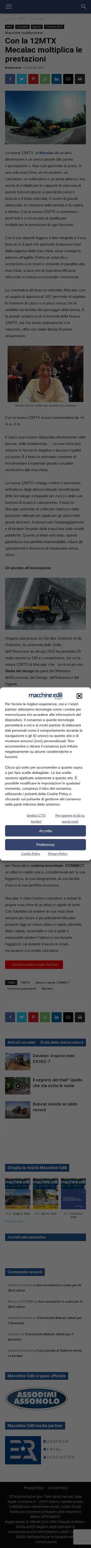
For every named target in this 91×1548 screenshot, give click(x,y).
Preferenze (45, 845)
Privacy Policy (57, 854)
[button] (79, 695)
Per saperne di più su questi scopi (70, 818)
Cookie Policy (30, 854)
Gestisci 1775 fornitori (36, 818)
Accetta (45, 831)
